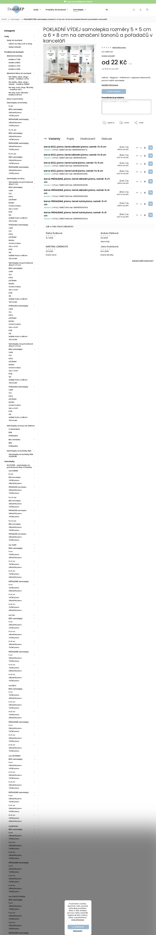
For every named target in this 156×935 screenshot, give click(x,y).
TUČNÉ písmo (14, 116)
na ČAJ (12, 615)
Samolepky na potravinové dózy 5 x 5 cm (21, 264)
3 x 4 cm (12, 130)
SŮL (10, 215)
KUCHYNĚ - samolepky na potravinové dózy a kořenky (19, 466)
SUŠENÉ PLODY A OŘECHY (18, 218)
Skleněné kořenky (14, 56)
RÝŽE (10, 212)
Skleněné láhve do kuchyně (19, 73)
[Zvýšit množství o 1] (145, 148)
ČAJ (10, 194)
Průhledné (13, 435)
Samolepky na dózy (15, 178)
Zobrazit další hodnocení (142, 261)
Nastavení (77, 931)
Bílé (10, 432)
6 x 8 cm (12, 571)
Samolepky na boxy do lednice (20, 426)
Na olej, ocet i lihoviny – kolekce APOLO (19, 93)
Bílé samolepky (15, 187)
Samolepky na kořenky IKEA (19, 451)
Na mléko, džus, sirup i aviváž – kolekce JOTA (19, 78)
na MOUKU (13, 826)
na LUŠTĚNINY (14, 756)
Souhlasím (79, 927)
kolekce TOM (14, 59)
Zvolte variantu (114, 91)
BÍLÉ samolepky (15, 109)
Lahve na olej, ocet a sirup (20, 43)
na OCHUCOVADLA (17, 896)
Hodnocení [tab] (87, 139)
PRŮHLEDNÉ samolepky (19, 119)
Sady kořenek (15, 47)
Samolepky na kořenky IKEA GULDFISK (21, 455)
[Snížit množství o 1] (137, 148)
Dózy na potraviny (15, 99)
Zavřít (146, 131)
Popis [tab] (70, 139)
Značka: (108, 56)
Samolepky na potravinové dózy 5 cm (21, 183)
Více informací (77, 920)
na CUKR (12, 545)
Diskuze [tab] (107, 139)
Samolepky (9, 461)
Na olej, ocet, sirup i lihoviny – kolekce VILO (21, 88)
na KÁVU (12, 685)
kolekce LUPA (14, 69)
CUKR (11, 190)
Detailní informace (110, 85)
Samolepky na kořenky (17, 102)
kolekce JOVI (14, 66)
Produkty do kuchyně (14, 52)
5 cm (11, 106)
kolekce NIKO (14, 62)
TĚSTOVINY (13, 221)
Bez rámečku (14, 439)
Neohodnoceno (119, 47)
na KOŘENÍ (13, 471)
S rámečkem (14, 429)
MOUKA (11, 203)
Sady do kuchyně (14, 40)
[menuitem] (37, 10)
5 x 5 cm (12, 154)
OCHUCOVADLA (15, 206)
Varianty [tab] (54, 139)
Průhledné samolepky (18, 225)
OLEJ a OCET (13, 209)
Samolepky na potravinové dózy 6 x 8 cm (21, 345)
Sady (6, 36)
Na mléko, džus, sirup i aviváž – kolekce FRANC (19, 83)
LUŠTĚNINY (13, 200)
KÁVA (11, 197)
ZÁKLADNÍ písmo (15, 113)
